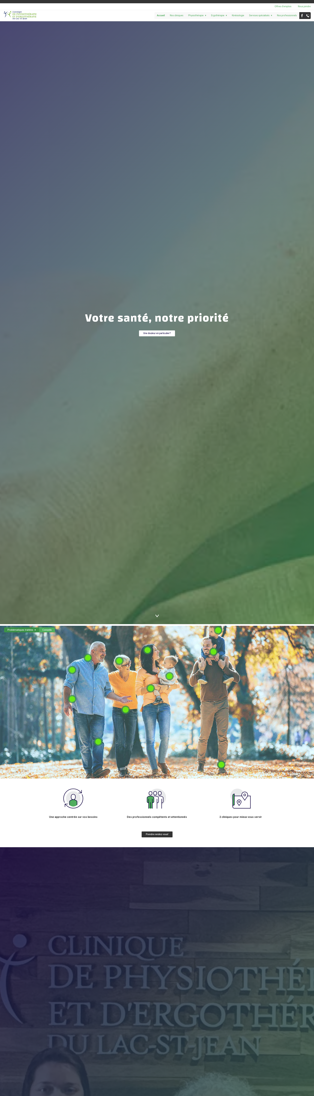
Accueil (161, 15)
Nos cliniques (176, 15)
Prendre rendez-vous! (157, 834)
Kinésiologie (238, 15)
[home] (19, 15)
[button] (197, 15)
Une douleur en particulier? (157, 333)
